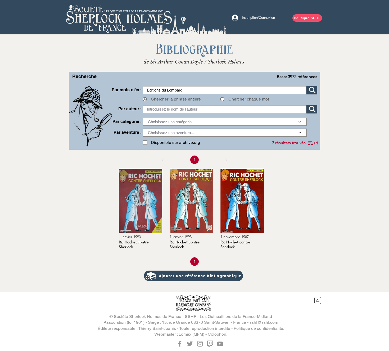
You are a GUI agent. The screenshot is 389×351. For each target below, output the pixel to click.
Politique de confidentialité (258, 328)
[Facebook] (180, 344)
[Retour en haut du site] (318, 300)
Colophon (217, 334)
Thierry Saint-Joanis (157, 328)
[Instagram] (200, 344)
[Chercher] (311, 90)
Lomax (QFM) (191, 334)
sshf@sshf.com (264, 322)
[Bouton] (119, 17)
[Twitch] (210, 344)
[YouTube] (220, 344)
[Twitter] (190, 344)
